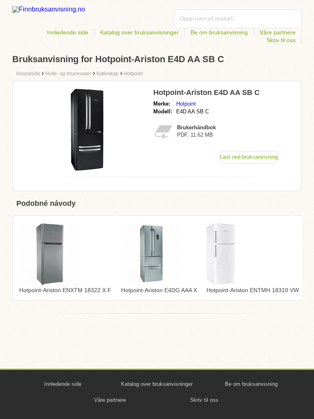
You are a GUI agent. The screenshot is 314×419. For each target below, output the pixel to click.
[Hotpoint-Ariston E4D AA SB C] (87, 168)
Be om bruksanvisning (219, 32)
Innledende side (67, 32)
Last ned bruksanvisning (249, 157)
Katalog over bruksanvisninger (139, 32)
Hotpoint (186, 104)
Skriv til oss (281, 40)
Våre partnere (278, 32)
